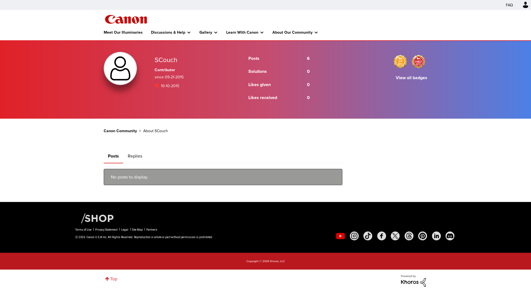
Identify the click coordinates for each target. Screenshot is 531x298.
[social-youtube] (340, 236)
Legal (124, 229)
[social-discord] (450, 236)
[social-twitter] (395, 236)
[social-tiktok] (367, 236)
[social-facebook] (381, 236)
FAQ (509, 5)
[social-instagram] (354, 236)
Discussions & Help (168, 32)
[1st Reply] (418, 61)
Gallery (205, 32)
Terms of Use (83, 229)
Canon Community (126, 19)
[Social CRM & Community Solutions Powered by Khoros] (413, 280)
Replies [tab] (135, 156)
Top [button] (113, 279)
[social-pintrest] (422, 236)
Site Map (137, 229)
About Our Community (292, 32)
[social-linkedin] (436, 236)
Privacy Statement (106, 229)
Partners (151, 229)
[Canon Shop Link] (94, 217)
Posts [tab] (113, 156)
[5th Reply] (400, 61)
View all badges (411, 77)
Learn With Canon (242, 32)
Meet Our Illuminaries (123, 32)
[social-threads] (409, 236)
